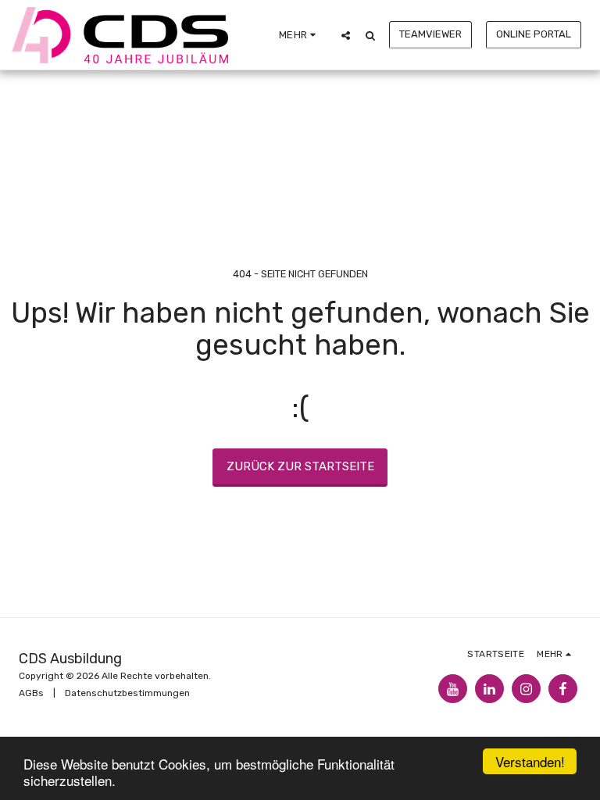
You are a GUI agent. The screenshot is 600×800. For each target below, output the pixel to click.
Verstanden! (530, 761)
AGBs (31, 693)
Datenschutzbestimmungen (127, 693)
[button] (345, 35)
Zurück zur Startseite (300, 466)
